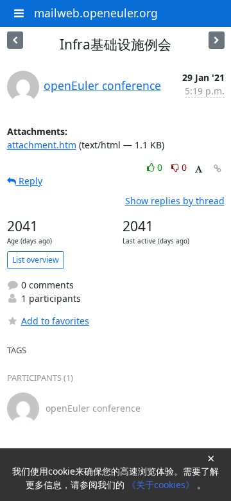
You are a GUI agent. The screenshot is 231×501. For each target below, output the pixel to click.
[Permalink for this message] (217, 168)
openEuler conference (102, 85)
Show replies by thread (175, 201)
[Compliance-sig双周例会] (217, 40)
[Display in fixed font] (198, 169)
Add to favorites (55, 321)
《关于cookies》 (162, 485)
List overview (35, 259)
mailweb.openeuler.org (96, 13)
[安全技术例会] (15, 40)
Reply (29, 181)
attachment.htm (41, 145)
